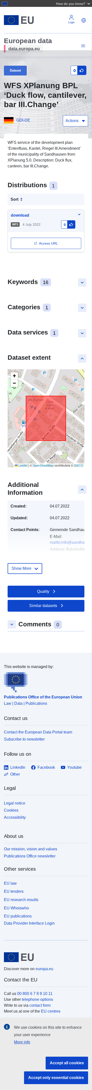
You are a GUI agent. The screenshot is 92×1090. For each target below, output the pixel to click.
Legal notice (14, 803)
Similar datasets (43, 606)
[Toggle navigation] (82, 45)
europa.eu (44, 969)
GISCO (78, 465)
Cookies (11, 810)
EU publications (18, 916)
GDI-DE (23, 120)
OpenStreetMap (43, 465)
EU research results (21, 900)
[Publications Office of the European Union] (44, 681)
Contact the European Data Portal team (38, 732)
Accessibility (15, 817)
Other (15, 774)
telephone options (37, 999)
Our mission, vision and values (30, 849)
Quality (43, 591)
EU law (10, 883)
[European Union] (44, 957)
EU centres (50, 1011)
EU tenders (14, 891)
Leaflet (22, 465)
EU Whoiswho (16, 908)
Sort (14, 199)
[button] (73, 3)
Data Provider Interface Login (29, 923)
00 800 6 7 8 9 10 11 (35, 993)
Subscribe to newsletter (24, 739)
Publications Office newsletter (29, 856)
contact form (40, 1005)
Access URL (48, 243)
